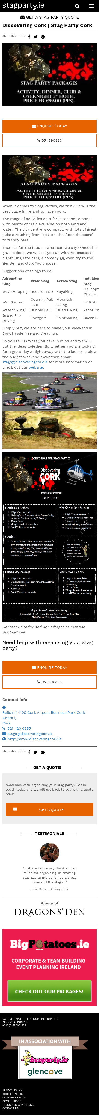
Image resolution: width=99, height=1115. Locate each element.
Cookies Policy (12, 1094)
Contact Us (10, 1108)
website (36, 367)
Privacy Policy (12, 1090)
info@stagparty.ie (15, 1022)
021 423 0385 (19, 728)
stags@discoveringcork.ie (25, 362)
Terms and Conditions (18, 1104)
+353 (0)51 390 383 (14, 1025)
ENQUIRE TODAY (51, 126)
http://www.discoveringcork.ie (34, 739)
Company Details (14, 1097)
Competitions (11, 1101)
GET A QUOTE (51, 809)
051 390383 (51, 140)
